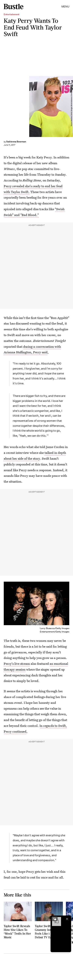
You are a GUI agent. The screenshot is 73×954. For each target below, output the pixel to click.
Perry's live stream (17, 663)
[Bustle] (13, 6)
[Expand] (55, 919)
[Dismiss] (67, 919)
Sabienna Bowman (16, 141)
